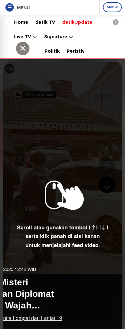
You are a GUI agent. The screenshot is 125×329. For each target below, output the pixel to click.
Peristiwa (78, 51)
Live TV (23, 36)
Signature (56, 36)
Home (21, 22)
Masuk (112, 7)
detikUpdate (77, 22)
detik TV (45, 22)
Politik (52, 51)
